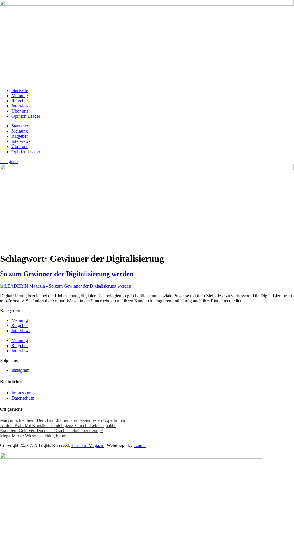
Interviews (20, 105)
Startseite (19, 90)
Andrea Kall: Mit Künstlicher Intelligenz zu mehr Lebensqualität (58, 425)
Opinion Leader (25, 116)
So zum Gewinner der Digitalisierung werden (66, 274)
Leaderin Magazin (87, 445)
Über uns (19, 111)
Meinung (19, 95)
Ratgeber (19, 100)
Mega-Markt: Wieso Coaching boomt (33, 435)
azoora (140, 445)
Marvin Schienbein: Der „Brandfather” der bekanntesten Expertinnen (62, 420)
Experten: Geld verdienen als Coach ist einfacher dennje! (51, 430)
